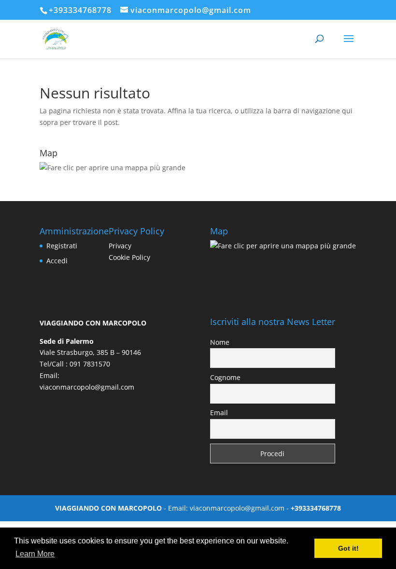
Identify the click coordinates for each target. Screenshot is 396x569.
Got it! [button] (348, 548)
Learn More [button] (35, 554)
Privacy (120, 245)
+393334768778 (80, 10)
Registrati (61, 245)
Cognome (225, 377)
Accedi (57, 260)
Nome (219, 342)
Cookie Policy (129, 257)
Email (219, 412)
